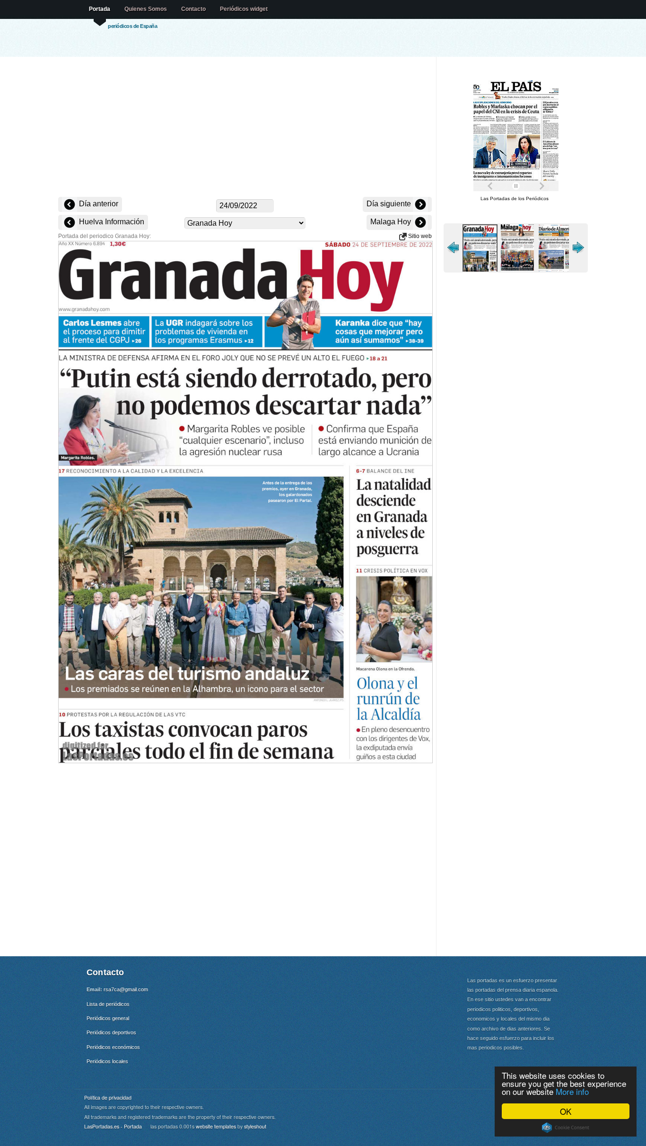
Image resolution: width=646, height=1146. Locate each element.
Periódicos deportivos (111, 1032)
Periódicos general (108, 1018)
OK (565, 1111)
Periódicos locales (107, 1061)
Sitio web (419, 236)
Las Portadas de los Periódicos (514, 198)
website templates (216, 1126)
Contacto (193, 9)
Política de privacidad (107, 1097)
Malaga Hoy (391, 222)
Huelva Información (110, 222)
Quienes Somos (145, 9)
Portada (99, 9)
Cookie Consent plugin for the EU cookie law (565, 1127)
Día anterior (97, 204)
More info (572, 1091)
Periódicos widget (244, 9)
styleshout (255, 1126)
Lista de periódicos (108, 1004)
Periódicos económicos (113, 1047)
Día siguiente (390, 204)
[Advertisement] (245, 128)
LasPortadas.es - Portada (113, 1126)
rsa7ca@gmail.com (126, 989)
